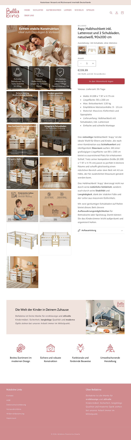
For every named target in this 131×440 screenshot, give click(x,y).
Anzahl (81, 58)
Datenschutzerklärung (16, 405)
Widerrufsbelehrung (15, 413)
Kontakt (9, 395)
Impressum (11, 418)
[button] (111, 13)
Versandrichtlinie (13, 409)
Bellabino (61, 434)
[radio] (82, 50)
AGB (8, 400)
